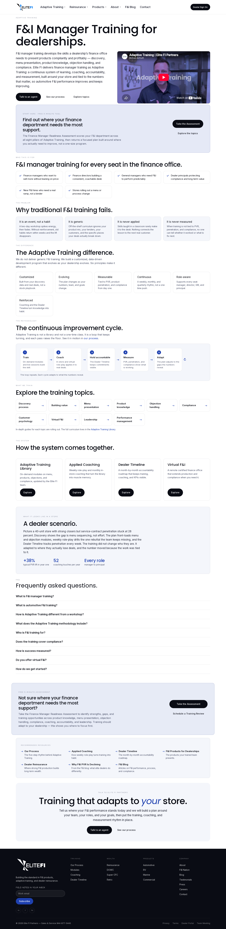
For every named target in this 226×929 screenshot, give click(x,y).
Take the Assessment (188, 123)
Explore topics (81, 96)
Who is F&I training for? (30, 632)
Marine (146, 874)
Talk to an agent (28, 96)
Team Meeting (203, 923)
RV (144, 870)
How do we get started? (31, 669)
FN (32, 910)
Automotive (149, 865)
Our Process (30, 751)
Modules (75, 870)
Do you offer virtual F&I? (31, 659)
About (182, 865)
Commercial (149, 879)
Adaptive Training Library (103, 429)
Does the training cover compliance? (39, 641)
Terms (175, 923)
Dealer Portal (188, 923)
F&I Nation (184, 870)
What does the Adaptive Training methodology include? (51, 623)
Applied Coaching (80, 751)
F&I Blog (130, 7)
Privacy (166, 923)
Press (182, 884)
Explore (28, 492)
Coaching (75, 874)
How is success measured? (33, 650)
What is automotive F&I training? (36, 605)
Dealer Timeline (126, 751)
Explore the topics (188, 133)
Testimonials (185, 879)
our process (91, 338)
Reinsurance (113, 865)
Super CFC (112, 874)
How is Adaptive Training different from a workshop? (50, 614)
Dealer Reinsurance (34, 764)
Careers (183, 889)
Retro (109, 879)
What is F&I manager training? (35, 596)
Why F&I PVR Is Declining (84, 764)
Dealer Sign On (200, 7)
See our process (55, 96)
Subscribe (24, 901)
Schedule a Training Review (188, 713)
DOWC (110, 870)
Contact (145, 7)
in (18, 910)
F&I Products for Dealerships (180, 751)
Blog (181, 874)
